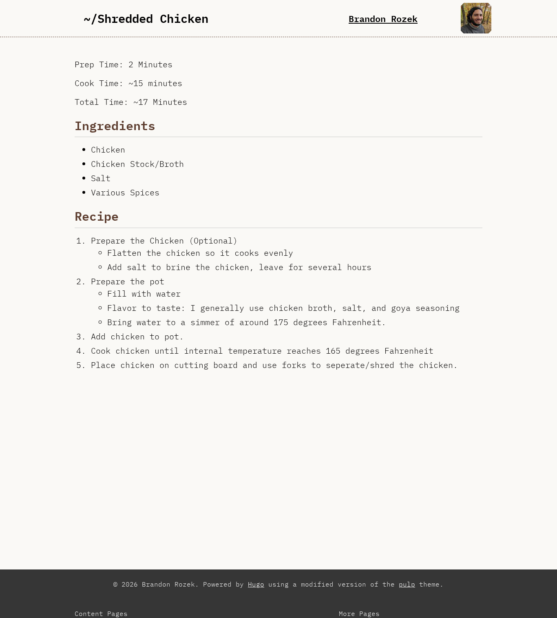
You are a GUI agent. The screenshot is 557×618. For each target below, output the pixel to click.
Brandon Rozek (383, 18)
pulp (407, 584)
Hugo (256, 584)
